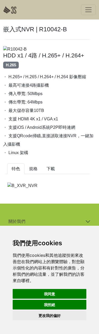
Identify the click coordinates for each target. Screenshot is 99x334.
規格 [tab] (33, 168)
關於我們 (16, 221)
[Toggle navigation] (88, 9)
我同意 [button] (49, 294)
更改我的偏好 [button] (50, 315)
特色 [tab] (16, 168)
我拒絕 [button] (49, 304)
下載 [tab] (50, 168)
